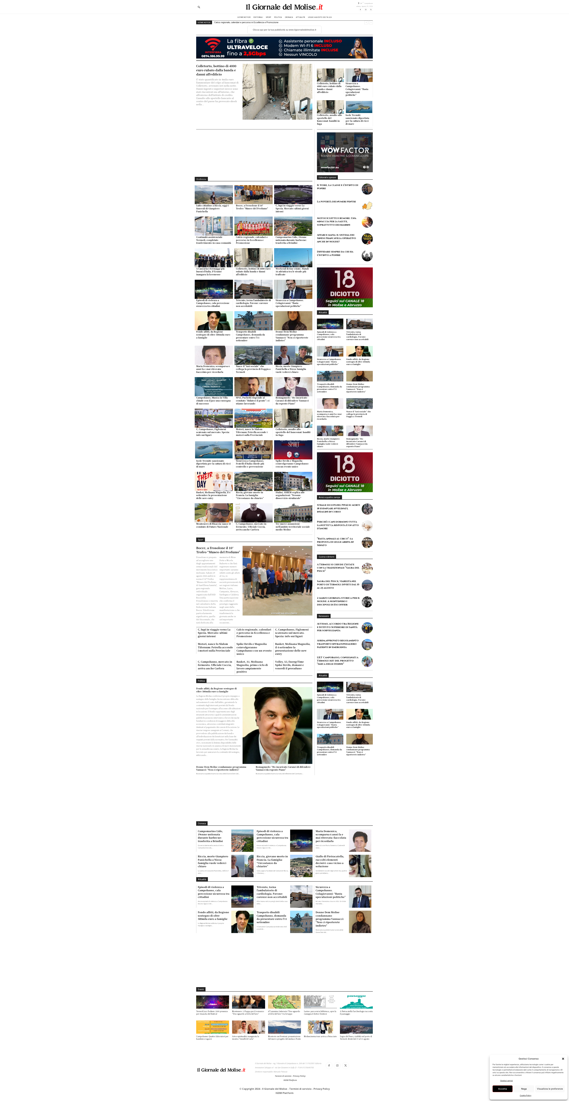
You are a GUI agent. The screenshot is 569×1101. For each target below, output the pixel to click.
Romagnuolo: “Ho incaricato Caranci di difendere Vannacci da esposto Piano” (292, 400)
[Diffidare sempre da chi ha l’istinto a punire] (367, 255)
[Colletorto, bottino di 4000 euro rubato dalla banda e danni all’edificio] (277, 92)
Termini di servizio (283, 1076)
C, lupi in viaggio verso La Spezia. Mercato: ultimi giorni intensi (292, 208)
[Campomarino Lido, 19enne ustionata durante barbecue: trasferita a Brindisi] (293, 226)
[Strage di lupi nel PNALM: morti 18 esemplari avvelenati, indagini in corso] (367, 515)
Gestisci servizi (506, 1081)
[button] (563, 1058)
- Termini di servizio (300, 1088)
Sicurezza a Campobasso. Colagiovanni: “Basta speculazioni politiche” (357, 89)
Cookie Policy (525, 1095)
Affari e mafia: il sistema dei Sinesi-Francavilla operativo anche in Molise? (336, 238)
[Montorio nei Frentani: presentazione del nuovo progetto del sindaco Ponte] (284, 1027)
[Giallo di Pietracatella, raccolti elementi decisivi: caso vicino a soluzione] (360, 866)
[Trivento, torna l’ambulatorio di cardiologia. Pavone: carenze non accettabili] (253, 289)
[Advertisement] (254, 153)
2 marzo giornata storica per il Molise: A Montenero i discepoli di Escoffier (338, 608)
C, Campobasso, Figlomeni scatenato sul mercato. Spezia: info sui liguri (213, 432)
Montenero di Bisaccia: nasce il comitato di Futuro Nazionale (213, 525)
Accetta (502, 1088)
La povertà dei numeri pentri (336, 201)
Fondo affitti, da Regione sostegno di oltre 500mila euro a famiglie (213, 334)
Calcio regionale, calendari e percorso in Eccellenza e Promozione (252, 240)
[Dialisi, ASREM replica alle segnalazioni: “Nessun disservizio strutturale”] (293, 481)
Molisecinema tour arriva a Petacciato (320, 1036)
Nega (524, 1088)
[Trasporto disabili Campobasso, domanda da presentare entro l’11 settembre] (253, 320)
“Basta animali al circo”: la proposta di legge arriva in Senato (335, 549)
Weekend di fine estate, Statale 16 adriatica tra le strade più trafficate (247, 22)
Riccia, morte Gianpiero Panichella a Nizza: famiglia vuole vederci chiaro (291, 369)
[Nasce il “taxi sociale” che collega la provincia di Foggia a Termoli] (253, 355)
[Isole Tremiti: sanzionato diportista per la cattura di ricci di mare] (359, 107)
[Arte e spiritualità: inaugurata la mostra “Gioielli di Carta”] (248, 1027)
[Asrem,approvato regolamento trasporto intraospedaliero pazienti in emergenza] (367, 651)
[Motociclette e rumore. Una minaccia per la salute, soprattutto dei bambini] (367, 222)
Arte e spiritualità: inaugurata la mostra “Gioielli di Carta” (245, 1037)
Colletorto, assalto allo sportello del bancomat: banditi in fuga (329, 119)
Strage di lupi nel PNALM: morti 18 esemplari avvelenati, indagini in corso (338, 515)
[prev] (366, 22)
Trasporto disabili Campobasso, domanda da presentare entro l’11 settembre (250, 336)
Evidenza (201, 179)
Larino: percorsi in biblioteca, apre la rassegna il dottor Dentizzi (320, 1012)
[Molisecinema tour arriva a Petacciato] (320, 1027)
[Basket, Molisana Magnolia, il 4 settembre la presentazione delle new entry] (214, 481)
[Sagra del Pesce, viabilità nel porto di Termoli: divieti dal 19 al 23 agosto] (367, 591)
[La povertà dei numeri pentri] (367, 205)
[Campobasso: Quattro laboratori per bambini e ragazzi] (212, 1027)
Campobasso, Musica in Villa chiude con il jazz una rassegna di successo (213, 400)
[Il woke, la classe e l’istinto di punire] (367, 189)
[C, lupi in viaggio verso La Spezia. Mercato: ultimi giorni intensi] (293, 194)
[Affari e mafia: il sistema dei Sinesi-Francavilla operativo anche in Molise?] (367, 238)
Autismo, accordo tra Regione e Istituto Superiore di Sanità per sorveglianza (338, 634)
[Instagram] (365, 9)
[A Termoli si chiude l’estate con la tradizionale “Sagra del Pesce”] (367, 575)
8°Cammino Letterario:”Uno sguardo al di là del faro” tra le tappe (284, 1012)
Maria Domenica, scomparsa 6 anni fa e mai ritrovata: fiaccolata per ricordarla (213, 369)
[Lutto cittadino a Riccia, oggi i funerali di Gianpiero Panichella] (214, 194)
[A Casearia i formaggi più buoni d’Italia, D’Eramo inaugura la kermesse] (214, 257)
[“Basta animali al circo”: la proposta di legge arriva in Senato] (367, 549)
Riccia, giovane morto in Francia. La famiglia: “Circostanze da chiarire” (250, 495)
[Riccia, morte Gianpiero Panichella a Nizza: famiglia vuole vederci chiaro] (293, 355)
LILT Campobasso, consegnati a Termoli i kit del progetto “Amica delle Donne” (337, 667)
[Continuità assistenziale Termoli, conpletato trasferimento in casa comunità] (214, 226)
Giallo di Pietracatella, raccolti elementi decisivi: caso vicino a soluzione (330, 861)
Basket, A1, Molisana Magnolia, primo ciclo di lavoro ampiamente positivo (252, 666)
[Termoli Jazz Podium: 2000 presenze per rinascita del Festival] (212, 1002)
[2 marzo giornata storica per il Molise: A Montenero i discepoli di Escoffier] (367, 608)
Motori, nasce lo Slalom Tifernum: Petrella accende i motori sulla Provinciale (251, 432)
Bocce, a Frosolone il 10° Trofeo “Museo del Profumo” (252, 207)
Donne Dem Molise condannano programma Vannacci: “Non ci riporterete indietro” (292, 336)
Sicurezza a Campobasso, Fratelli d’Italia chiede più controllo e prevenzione (250, 463)
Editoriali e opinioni (327, 177)
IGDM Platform (290, 1080)
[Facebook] (360, 9)
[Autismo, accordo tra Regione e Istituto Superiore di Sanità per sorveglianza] (367, 634)
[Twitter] (371, 9)
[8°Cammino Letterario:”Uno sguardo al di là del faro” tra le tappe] (284, 1002)
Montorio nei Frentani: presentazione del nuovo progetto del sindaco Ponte (284, 1037)
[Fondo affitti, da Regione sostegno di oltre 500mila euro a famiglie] (214, 320)
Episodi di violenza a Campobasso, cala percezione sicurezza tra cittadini (212, 303)
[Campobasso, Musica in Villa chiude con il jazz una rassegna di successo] (214, 386)
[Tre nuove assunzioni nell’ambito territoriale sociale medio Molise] (293, 512)
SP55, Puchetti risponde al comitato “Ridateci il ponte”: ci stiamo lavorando (252, 400)
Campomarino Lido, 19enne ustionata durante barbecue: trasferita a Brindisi (291, 240)
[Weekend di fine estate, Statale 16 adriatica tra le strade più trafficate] (293, 257)
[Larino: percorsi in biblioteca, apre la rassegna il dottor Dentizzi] (320, 1002)
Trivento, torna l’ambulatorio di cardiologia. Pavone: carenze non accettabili (253, 303)
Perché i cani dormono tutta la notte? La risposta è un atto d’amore (338, 532)
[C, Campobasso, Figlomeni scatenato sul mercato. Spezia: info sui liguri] (214, 418)
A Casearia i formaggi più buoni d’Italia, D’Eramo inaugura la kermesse (210, 271)
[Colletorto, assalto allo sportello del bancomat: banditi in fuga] (330, 107)
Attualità (323, 312)
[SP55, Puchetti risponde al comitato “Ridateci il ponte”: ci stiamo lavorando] (253, 386)
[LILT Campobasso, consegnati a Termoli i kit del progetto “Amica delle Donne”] (367, 667)
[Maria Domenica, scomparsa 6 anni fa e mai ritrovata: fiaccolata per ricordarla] (214, 355)
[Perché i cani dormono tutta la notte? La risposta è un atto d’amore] (367, 532)
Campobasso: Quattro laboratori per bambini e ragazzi (212, 1037)
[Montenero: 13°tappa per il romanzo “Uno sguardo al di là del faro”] (248, 1002)
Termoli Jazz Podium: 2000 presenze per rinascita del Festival (212, 1012)
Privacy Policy (299, 1076)
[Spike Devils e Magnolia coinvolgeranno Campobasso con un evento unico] (293, 449)
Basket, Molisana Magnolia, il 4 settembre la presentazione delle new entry (213, 495)
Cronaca (202, 823)
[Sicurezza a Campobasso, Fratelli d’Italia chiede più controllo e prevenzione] (253, 449)
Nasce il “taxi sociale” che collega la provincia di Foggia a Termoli (253, 369)
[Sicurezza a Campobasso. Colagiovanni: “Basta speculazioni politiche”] (359, 75)
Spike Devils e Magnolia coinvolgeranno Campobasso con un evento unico (292, 463)
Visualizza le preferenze (550, 1088)
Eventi (201, 989)
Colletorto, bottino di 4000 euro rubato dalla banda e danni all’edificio (216, 70)
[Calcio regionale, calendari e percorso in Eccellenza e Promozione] (253, 226)
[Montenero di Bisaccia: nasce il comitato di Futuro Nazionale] (214, 512)
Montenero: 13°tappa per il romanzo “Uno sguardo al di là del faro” (248, 1012)
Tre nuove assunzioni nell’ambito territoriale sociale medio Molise (293, 526)
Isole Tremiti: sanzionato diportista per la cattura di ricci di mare (357, 119)
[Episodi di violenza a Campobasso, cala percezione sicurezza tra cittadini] (214, 289)
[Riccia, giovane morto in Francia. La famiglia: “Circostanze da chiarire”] (253, 481)
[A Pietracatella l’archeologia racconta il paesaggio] (356, 1002)
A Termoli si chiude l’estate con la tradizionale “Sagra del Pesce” (338, 574)
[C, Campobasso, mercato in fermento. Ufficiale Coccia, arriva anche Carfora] (253, 512)
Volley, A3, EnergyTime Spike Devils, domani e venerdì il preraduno (289, 665)
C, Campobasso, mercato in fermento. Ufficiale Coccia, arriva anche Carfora (251, 526)
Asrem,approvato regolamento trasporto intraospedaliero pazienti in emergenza (338, 651)
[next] (371, 22)
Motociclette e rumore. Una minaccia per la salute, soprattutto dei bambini (336, 222)
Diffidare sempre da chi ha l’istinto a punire (335, 253)
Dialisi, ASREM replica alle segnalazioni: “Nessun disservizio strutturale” (290, 495)
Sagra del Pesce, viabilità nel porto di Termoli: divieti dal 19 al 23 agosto (338, 591)
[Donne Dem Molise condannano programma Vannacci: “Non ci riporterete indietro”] (293, 320)
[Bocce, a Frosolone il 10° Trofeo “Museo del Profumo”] (253, 194)
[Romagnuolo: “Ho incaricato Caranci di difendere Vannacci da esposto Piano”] (293, 386)
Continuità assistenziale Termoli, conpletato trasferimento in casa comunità (213, 240)
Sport (200, 540)
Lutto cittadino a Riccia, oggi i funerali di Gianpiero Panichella (212, 208)
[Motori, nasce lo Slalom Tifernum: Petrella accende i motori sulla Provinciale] (253, 418)
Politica (201, 681)
